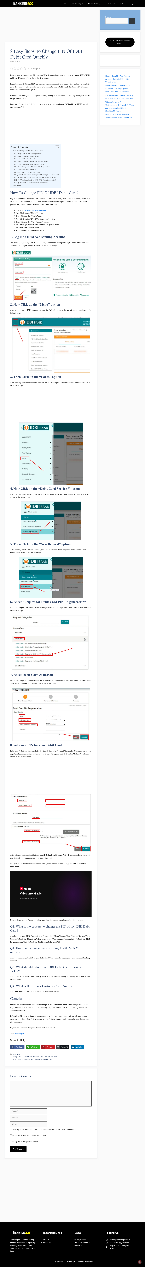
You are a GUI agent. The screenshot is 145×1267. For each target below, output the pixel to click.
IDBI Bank (16, 1054)
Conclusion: (17, 185)
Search (108, 16)
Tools (121, 4)
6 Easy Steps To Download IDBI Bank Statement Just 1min (32, 1059)
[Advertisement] (51, 26)
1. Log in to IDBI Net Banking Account (29, 153)
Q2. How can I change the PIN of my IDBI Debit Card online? (37, 177)
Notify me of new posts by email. (25, 1141)
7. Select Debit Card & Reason (26, 169)
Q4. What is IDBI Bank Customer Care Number (32, 183)
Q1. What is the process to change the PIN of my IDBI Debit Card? (38, 175)
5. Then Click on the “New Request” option (30, 164)
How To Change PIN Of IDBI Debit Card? (28, 150)
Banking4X (19, 1033)
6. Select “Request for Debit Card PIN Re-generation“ (33, 167)
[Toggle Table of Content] (56, 147)
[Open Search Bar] (132, 3)
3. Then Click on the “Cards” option (28, 159)
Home (65, 4)
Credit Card (111, 4)
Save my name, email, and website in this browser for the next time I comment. (44, 1129)
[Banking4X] (23, 3)
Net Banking (76, 4)
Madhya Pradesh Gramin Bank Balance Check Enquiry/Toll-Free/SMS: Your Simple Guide (117, 88)
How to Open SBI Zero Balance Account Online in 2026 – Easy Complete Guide (117, 79)
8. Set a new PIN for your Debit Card (28, 172)
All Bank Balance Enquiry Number (120, 42)
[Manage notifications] (139, 1262)
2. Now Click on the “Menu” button (28, 156)
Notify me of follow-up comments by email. (29, 1135)
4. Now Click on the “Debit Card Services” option (32, 161)
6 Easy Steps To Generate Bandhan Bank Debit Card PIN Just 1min (35, 1057)
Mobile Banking (94, 4)
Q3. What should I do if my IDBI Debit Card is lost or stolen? (37, 180)
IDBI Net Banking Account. (34, 210)
